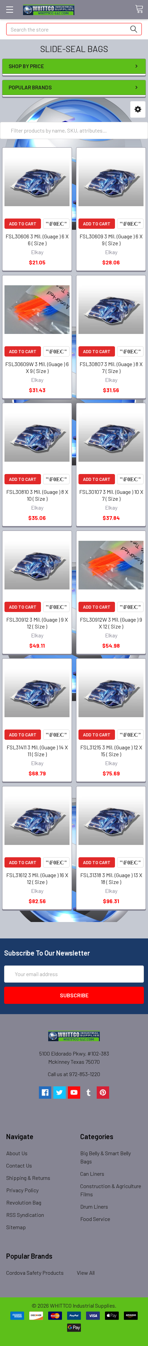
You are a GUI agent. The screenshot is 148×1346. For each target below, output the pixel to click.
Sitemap (16, 1227)
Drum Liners (94, 1206)
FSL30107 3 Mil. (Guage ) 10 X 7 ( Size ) (111, 495)
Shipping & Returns (28, 1177)
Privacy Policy (22, 1190)
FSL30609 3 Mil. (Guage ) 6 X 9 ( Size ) (111, 239)
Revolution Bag (23, 1202)
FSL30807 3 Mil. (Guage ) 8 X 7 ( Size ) (111, 367)
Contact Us (19, 1165)
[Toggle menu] (9, 9)
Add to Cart (22, 223)
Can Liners (92, 1173)
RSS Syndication (25, 1214)
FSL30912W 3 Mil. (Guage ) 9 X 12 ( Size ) (111, 623)
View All (86, 1272)
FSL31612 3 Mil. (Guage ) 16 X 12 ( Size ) (37, 878)
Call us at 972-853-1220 (74, 1074)
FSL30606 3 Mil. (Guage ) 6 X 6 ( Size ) (37, 239)
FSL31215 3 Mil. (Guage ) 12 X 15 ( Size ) (111, 750)
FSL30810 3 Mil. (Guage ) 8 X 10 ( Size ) (37, 495)
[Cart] (141, 9)
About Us (17, 1153)
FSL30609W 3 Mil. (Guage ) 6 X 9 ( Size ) (37, 367)
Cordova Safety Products (35, 1272)
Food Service (95, 1219)
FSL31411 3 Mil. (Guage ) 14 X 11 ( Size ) (37, 750)
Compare (56, 224)
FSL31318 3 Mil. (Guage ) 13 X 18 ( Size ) (111, 878)
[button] (138, 109)
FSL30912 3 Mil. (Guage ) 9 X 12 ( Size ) (37, 623)
